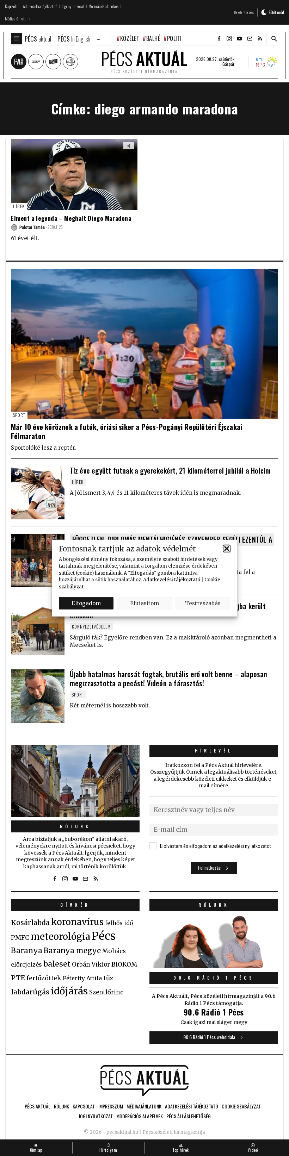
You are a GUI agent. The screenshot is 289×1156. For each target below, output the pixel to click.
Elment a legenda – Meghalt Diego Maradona (71, 218)
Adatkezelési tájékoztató (171, 580)
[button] (226, 548)
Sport (19, 415)
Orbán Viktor (91, 964)
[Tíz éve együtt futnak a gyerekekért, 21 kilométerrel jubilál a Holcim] (37, 492)
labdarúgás (30, 992)
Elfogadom (86, 603)
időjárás (69, 991)
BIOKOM (124, 964)
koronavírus (77, 921)
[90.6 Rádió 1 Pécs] (213, 966)
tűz (108, 978)
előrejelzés (26, 964)
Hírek (19, 206)
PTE (18, 978)
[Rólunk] (75, 781)
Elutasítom (144, 603)
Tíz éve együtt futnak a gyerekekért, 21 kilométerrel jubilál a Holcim (170, 470)
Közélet (129, 38)
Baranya (26, 950)
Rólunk (75, 826)
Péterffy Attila (82, 978)
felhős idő (119, 922)
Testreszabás (203, 603)
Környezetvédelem (91, 627)
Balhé (153, 38)
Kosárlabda (30, 922)
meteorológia (60, 936)
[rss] (260, 39)
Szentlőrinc (106, 992)
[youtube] (239, 39)
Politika (177, 38)
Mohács (114, 951)
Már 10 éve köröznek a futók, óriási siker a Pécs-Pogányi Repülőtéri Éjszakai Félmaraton (126, 431)
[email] (249, 39)
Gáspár (228, 64)
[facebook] (219, 39)
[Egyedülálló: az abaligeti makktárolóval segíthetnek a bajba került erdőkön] (37, 628)
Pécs (104, 936)
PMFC (20, 938)
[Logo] (144, 1080)
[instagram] (229, 39)
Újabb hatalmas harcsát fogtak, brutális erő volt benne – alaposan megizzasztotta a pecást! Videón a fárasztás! (169, 678)
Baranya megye (72, 950)
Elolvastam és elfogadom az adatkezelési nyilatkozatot (215, 846)
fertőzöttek (43, 978)
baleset (56, 964)
